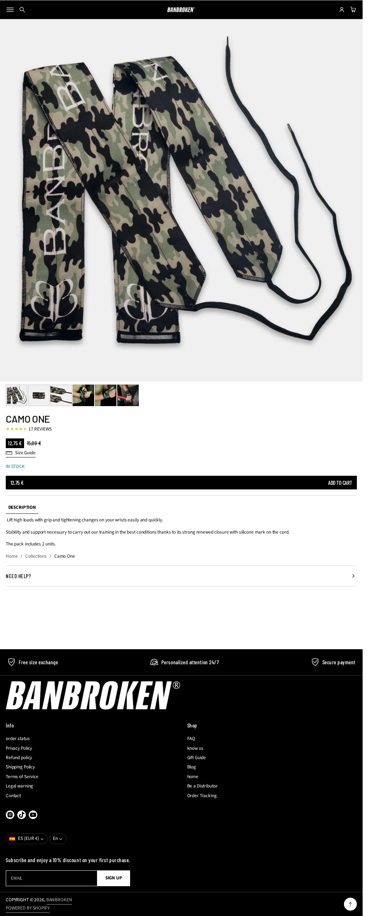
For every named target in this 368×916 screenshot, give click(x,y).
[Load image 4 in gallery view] (83, 395)
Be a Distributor (202, 786)
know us (195, 748)
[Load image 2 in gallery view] (39, 395)
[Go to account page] (342, 9)
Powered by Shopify (28, 908)
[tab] (22, 507)
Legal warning (19, 786)
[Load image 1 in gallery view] (16, 395)
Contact (13, 795)
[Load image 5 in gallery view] (105, 395)
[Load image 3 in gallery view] (61, 395)
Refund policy (19, 757)
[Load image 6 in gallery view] (128, 395)
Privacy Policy (19, 748)
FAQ (191, 738)
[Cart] (352, 9)
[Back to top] (350, 904)
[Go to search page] (22, 9)
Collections (36, 556)
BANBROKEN (59, 900)
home (192, 776)
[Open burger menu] (10, 9)
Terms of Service (22, 776)
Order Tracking (202, 795)
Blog (191, 767)
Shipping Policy (20, 767)
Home (12, 556)
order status (17, 738)
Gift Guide (196, 757)
